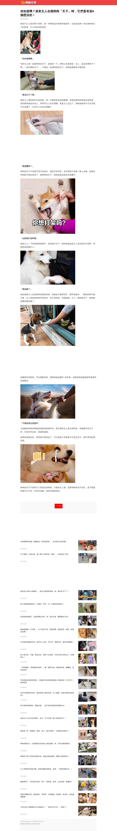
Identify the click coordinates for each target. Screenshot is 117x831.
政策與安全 (29, 823)
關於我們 (22, 823)
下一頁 (58, 506)
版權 (38, 823)
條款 (33, 823)
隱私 (36, 823)
